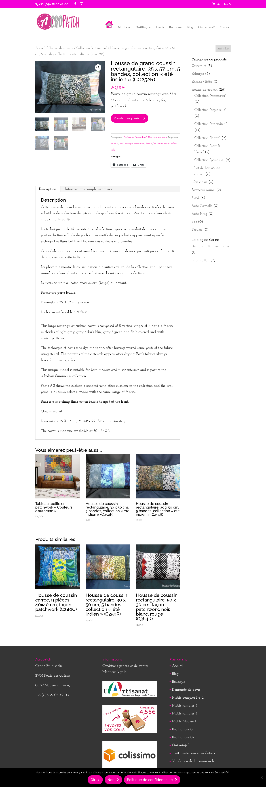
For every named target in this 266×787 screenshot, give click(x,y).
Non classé (199, 182)
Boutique (175, 27)
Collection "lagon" (207, 138)
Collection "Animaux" (210, 96)
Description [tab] (47, 189)
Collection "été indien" (91, 48)
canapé (129, 143)
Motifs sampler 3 (184, 705)
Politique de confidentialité (150, 780)
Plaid (195, 198)
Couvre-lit (199, 66)
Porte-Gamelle (202, 206)
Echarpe (198, 74)
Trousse (197, 230)
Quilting (141, 27)
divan (149, 143)
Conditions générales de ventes (125, 666)
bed (122, 143)
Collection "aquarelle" (210, 110)
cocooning (139, 143)
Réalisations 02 (183, 737)
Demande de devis (186, 690)
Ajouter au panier (127, 118)
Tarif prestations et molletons (193, 753)
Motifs (122, 27)
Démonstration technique (210, 246)
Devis (160, 27)
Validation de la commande (193, 761)
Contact (225, 27)
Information (200, 260)
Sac (194, 222)
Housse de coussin (61, 48)
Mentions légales (114, 672)
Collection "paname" (209, 160)
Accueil (40, 48)
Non (111, 780)
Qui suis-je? (206, 27)
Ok (92, 780)
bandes (115, 143)
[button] (98, 67)
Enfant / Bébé (202, 82)
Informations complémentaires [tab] (88, 189)
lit (154, 143)
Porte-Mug (199, 214)
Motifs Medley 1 (184, 721)
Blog (190, 27)
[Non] (261, 777)
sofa (113, 150)
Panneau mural (203, 190)
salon (174, 143)
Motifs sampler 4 (184, 713)
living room (163, 143)
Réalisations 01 (182, 729)
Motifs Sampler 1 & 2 (188, 697)
